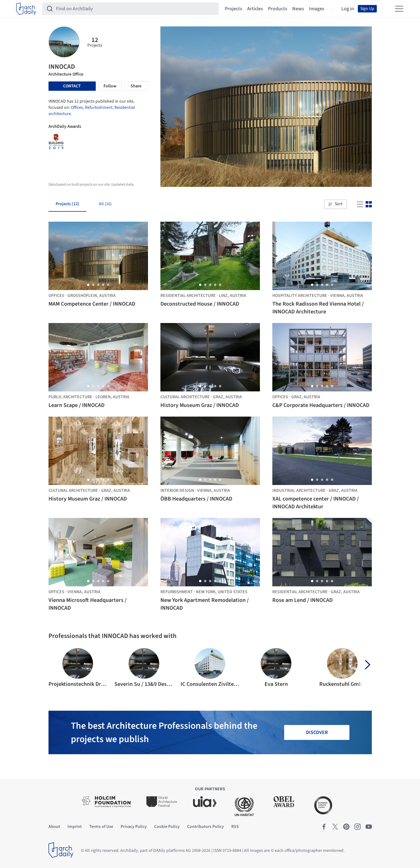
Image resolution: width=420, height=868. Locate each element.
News (298, 8)
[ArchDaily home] (26, 8)
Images (316, 8)
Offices (77, 107)
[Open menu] (399, 9)
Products (277, 8)
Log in (347, 8)
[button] (335, 204)
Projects (233, 8)
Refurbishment (99, 107)
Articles (255, 8)
